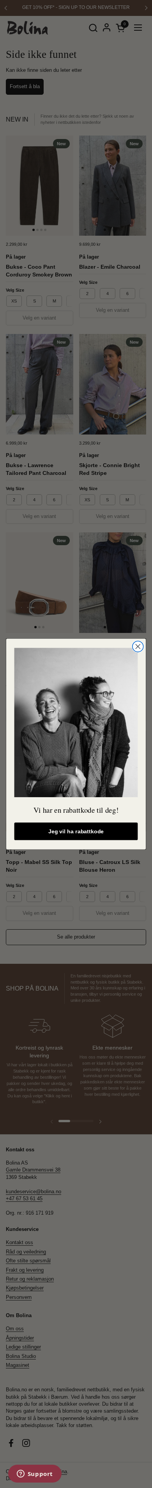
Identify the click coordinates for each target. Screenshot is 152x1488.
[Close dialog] (138, 646)
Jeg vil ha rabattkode (76, 831)
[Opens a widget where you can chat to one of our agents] (35, 1474)
